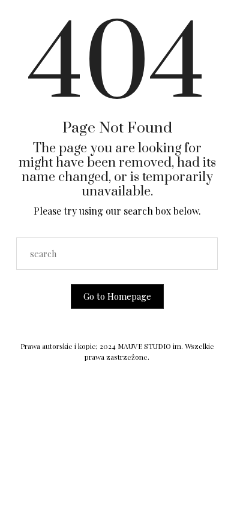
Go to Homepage (117, 296)
